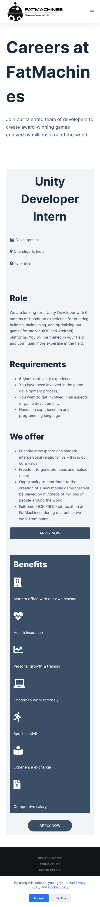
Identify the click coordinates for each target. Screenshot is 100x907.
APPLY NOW (50, 533)
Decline (61, 898)
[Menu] (92, 12)
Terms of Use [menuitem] (50, 864)
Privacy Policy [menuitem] (50, 858)
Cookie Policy (58, 887)
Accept (39, 898)
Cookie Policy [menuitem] (50, 870)
